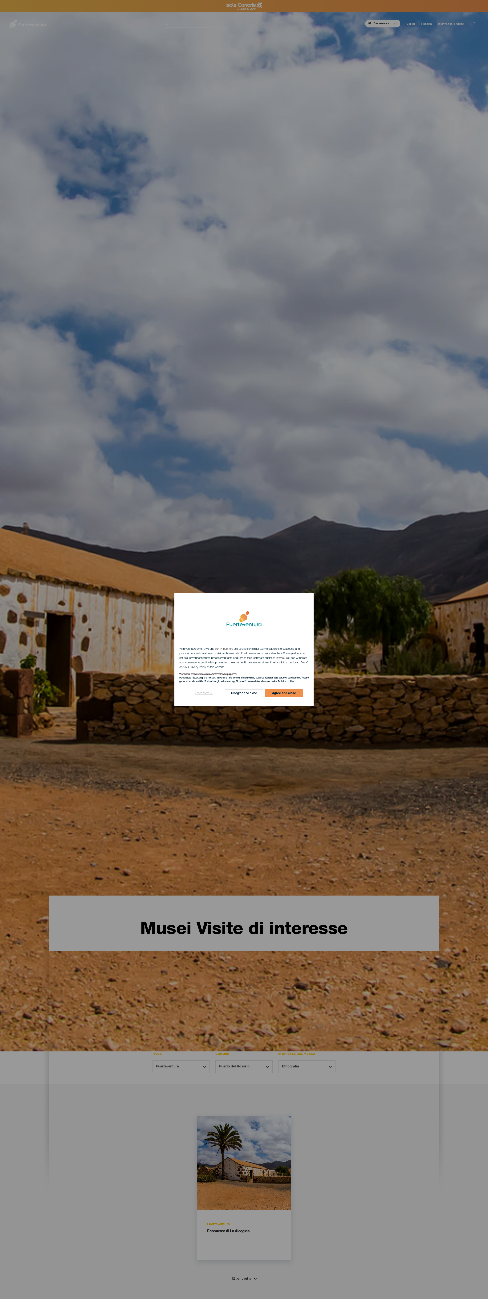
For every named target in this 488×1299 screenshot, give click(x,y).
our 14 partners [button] (224, 649)
